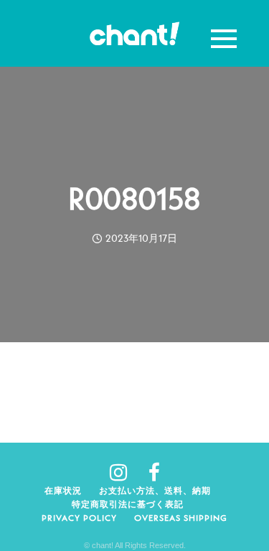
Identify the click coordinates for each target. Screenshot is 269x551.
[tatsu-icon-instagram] (124, 472)
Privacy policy (79, 517)
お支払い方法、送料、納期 (155, 490)
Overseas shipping (180, 517)
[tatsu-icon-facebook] (154, 472)
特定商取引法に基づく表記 (128, 504)
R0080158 (134, 198)
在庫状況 (63, 490)
